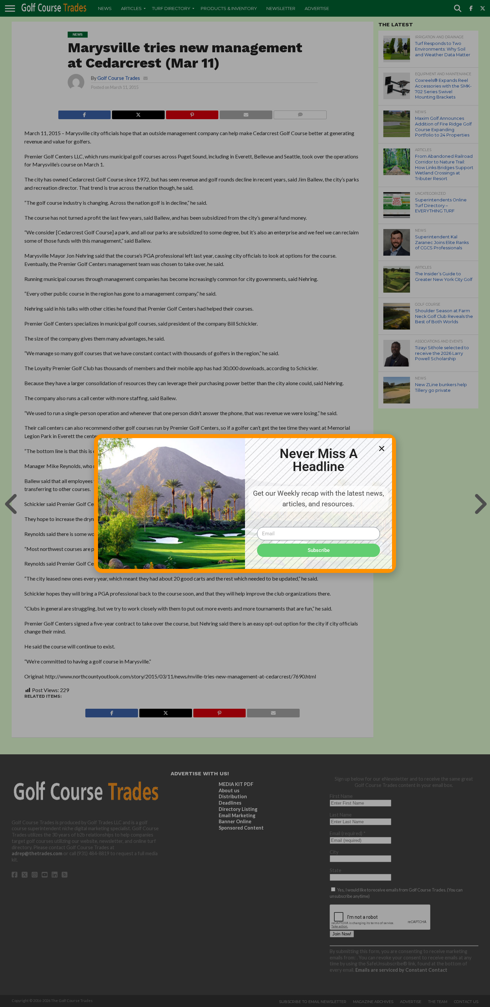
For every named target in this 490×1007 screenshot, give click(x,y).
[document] (245, 503)
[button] (381, 448)
